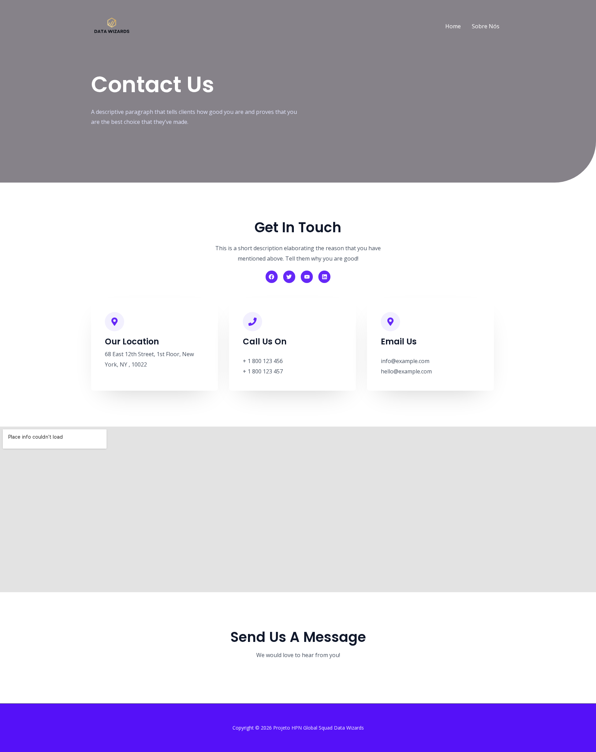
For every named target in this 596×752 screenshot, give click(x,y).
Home (453, 26)
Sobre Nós (485, 26)
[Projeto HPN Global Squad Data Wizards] (111, 25)
